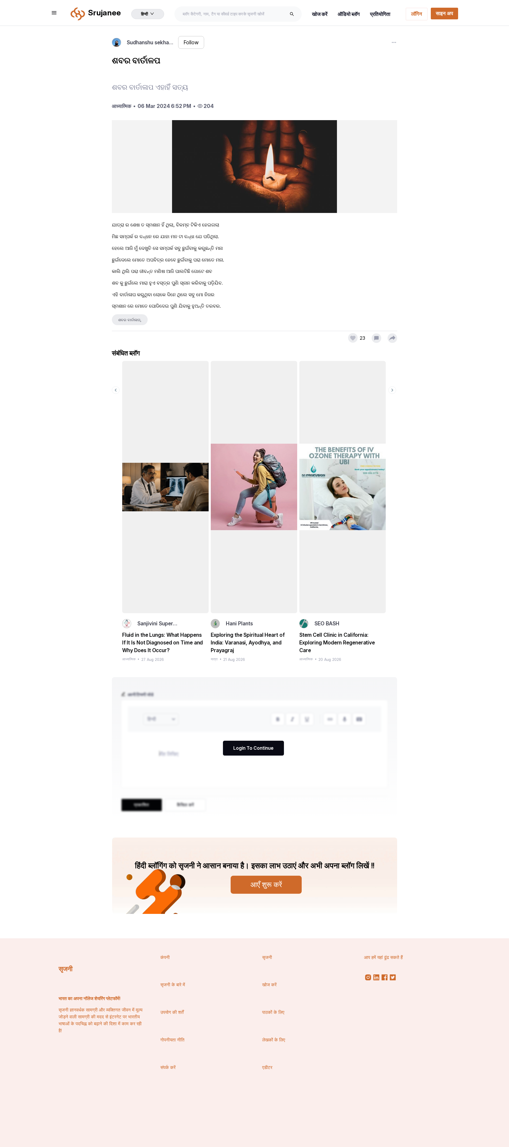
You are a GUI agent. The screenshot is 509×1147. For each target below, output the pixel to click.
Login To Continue (253, 748)
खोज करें (319, 14)
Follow (191, 42)
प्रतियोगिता (380, 14)
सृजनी (65, 969)
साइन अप (444, 13)
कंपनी (165, 957)
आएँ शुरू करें (266, 884)
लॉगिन (416, 14)
